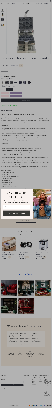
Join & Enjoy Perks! (16, 213)
